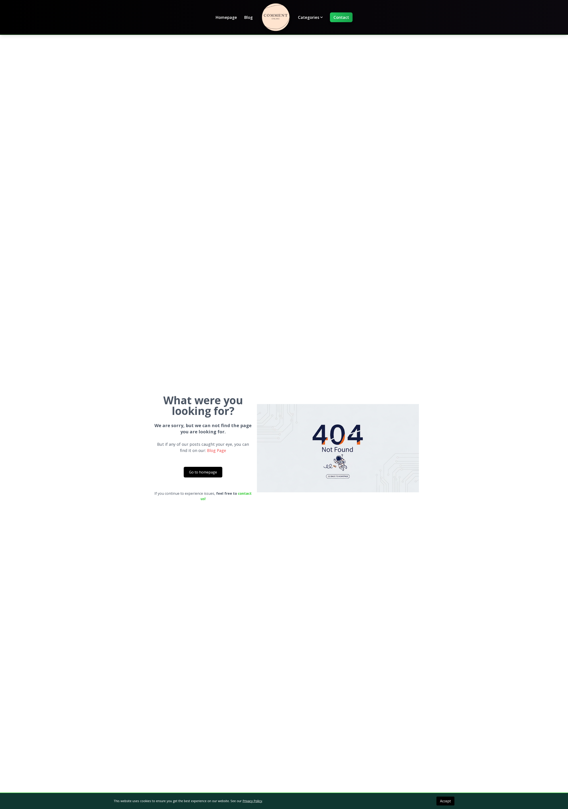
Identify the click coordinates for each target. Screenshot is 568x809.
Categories (308, 17)
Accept (445, 801)
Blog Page (216, 450)
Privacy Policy (252, 801)
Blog (248, 17)
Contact (341, 17)
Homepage (226, 17)
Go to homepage (203, 472)
